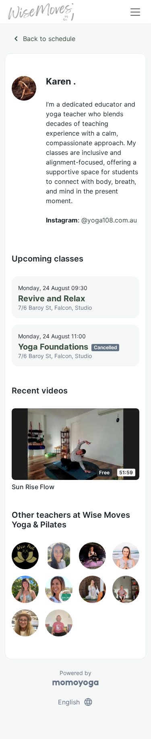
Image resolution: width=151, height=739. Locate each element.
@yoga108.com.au (109, 220)
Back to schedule (43, 39)
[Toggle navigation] (135, 12)
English (75, 702)
